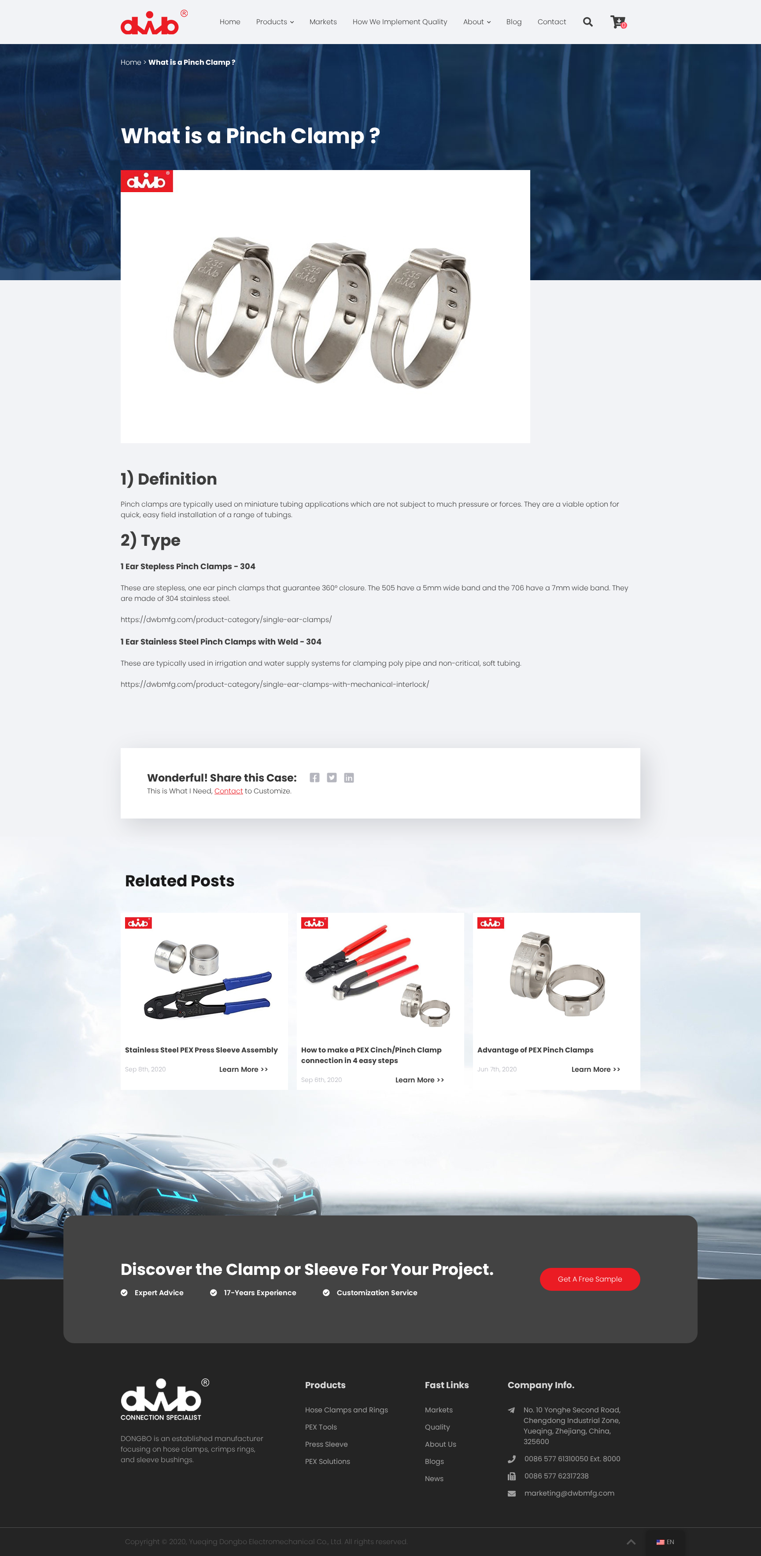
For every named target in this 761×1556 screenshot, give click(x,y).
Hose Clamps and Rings (346, 1410)
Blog (514, 22)
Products (271, 22)
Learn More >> (243, 1069)
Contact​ (228, 791)
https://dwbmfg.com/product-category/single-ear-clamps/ (226, 620)
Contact (552, 22)
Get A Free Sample (590, 1279)
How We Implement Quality (400, 22)
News (434, 1479)
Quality (437, 1427)
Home (230, 22)
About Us (440, 1444)
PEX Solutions (327, 1461)
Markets (323, 22)
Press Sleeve (326, 1444)
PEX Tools (321, 1427)
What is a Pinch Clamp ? (192, 62)
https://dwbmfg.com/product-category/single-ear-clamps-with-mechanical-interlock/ (275, 684)
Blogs (434, 1461)
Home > (134, 62)
